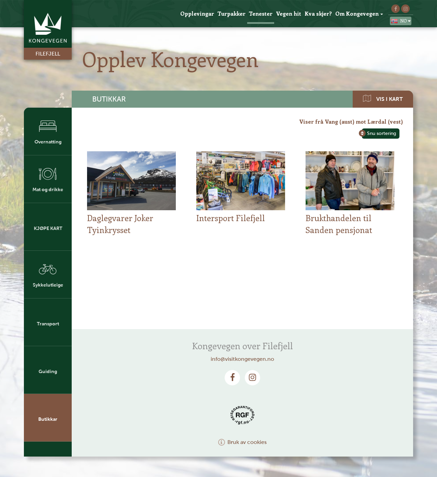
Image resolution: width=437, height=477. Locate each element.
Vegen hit (288, 13)
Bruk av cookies (247, 442)
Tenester (260, 13)
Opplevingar (197, 13)
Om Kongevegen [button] (357, 13)
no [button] (404, 21)
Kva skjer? (318, 13)
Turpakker (231, 13)
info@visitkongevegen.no (242, 359)
